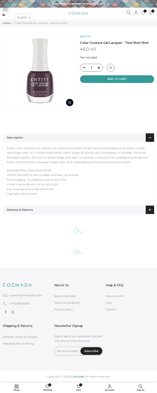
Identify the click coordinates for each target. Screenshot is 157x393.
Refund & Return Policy (18, 343)
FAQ (109, 302)
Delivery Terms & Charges (20, 337)
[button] (24, 17)
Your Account (115, 296)
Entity (85, 36)
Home (7, 23)
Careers (111, 309)
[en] (6, 15)
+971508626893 (19, 303)
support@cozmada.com (25, 295)
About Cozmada (65, 296)
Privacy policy (63, 309)
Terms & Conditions (67, 302)
